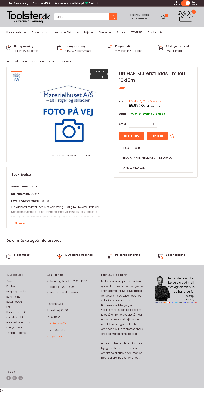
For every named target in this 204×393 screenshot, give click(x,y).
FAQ (8, 307)
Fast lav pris (155, 32)
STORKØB (136, 32)
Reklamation (14, 302)
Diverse (103, 32)
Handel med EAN (16, 312)
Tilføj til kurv (131, 136)
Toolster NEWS (41, 3)
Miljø (87, 32)
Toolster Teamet (16, 333)
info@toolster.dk (57, 336)
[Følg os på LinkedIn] (20, 378)
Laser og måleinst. (64, 32)
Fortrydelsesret (15, 327)
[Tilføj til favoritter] (173, 135)
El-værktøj (38, 32)
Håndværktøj (14, 32)
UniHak (122, 87)
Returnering (13, 296)
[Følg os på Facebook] (8, 378)
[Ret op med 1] (153, 124)
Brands (121, 32)
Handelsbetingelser (18, 322)
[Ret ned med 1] (132, 124)
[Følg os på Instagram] (14, 378)
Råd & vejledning (18, 3)
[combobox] (81, 16)
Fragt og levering (16, 291)
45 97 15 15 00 (57, 323)
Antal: (122, 124)
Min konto (137, 18)
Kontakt (11, 286)
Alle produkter (23, 61)
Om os (10, 281)
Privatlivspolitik (15, 317)
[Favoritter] (163, 16)
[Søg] (113, 16)
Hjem (9, 61)
